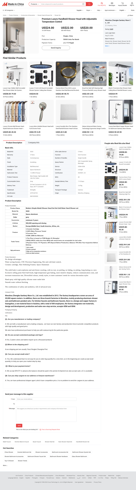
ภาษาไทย (100, 478)
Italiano (58, 478)
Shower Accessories (41, 452)
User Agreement (79, 482)
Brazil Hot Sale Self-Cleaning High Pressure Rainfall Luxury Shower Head (125, 193)
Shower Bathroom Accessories (14, 456)
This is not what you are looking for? (27, 429)
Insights (118, 475)
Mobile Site (111, 475)
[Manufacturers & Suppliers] (13, 4)
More (106, 46)
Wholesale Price (71, 475)
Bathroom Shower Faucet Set (37, 456)
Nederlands (72, 478)
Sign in (132, 5)
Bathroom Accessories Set (60, 452)
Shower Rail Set (49, 442)
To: (14, 404)
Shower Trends (22, 461)
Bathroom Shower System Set (81, 452)
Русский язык (50, 478)
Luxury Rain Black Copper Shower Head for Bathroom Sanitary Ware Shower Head (125, 283)
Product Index (102, 475)
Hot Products (19, 475)
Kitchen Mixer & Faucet (22, 442)
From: (13, 399)
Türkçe (107, 478)
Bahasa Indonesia (123, 478)
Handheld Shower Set (82, 442)
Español (28, 478)
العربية (78, 478)
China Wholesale (59, 475)
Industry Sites (80, 475)
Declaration (89, 482)
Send (19, 425)
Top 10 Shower (9, 461)
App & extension (110, 10)
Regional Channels (92, 475)
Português (35, 478)
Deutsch (64, 478)
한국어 (84, 478)
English (21, 478)
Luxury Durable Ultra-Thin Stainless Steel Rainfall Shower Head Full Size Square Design (125, 253)
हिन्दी (95, 478)
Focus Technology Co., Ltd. (55, 482)
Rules (132, 10)
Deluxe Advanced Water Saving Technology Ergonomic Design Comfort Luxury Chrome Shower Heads (125, 268)
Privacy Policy (97, 482)
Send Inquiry (56, 48)
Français (42, 478)
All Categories (9, 10)
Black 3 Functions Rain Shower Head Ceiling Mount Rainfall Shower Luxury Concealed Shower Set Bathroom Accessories (125, 208)
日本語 (90, 478)
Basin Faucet (37, 442)
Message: (12, 408)
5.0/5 (111, 29)
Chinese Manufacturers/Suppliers (44, 475)
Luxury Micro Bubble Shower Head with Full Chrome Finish (125, 238)
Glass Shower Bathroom (79, 456)
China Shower (9, 452)
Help (98, 10)
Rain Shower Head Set (65, 442)
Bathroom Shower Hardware (59, 456)
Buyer (88, 10)
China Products (29, 475)
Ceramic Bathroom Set (24, 452)
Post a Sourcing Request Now (50, 429)
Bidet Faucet (7, 442)
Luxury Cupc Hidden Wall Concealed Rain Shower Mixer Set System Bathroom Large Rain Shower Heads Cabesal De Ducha (125, 148)
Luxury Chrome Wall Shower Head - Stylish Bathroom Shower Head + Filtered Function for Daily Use (125, 223)
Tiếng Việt (113, 478)
